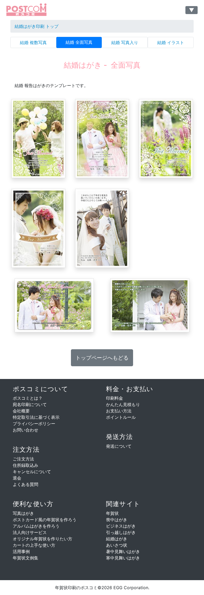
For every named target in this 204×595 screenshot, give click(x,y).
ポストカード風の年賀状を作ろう (44, 519)
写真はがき (23, 513)
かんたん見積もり (123, 404)
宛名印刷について (30, 404)
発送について (118, 446)
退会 (17, 478)
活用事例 (21, 551)
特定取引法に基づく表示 (36, 417)
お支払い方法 (118, 410)
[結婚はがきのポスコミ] (32, 10)
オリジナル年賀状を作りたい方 (42, 538)
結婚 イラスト (170, 42)
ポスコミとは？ (27, 398)
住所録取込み (25, 465)
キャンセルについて (32, 471)
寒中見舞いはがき (123, 557)
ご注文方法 (23, 459)
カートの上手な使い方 (34, 545)
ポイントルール (121, 417)
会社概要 (21, 410)
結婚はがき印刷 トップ (36, 26)
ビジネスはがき (121, 526)
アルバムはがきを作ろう (36, 526)
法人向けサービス (30, 532)
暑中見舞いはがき (123, 551)
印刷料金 (114, 398)
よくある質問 (25, 484)
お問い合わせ (25, 430)
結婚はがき (116, 538)
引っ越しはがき (121, 532)
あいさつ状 (116, 545)
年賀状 (112, 513)
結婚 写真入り (124, 42)
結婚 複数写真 (33, 42)
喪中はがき (116, 519)
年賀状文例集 (25, 557)
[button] (102, 357)
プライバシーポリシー (34, 423)
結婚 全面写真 (79, 42)
